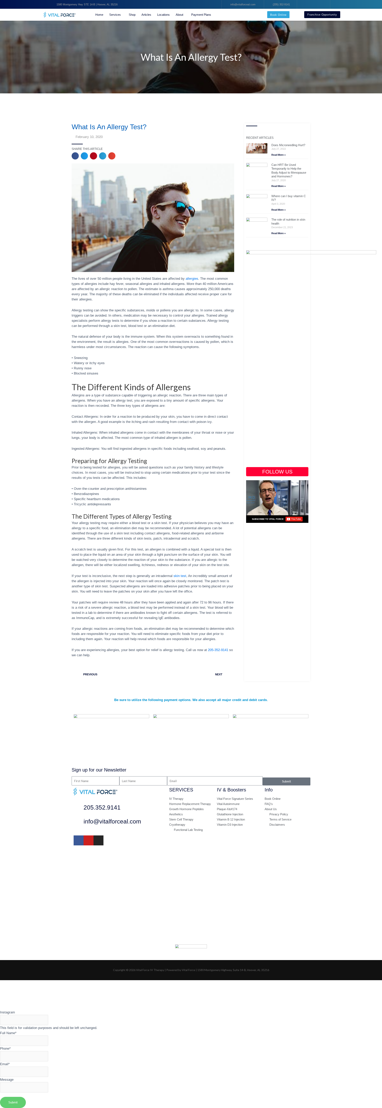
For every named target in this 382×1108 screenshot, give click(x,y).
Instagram (7, 1012)
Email (5, 1064)
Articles (146, 14)
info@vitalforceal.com (112, 821)
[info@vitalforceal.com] (79, 822)
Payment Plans (201, 14)
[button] (75, 155)
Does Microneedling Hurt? (288, 145)
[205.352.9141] (79, 809)
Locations (163, 14)
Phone (5, 1048)
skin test (179, 576)
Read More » (278, 155)
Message (7, 1079)
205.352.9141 (102, 807)
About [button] (179, 14)
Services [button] (115, 14)
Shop (132, 14)
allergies (192, 278)
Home (99, 14)
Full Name (8, 1033)
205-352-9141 (218, 650)
